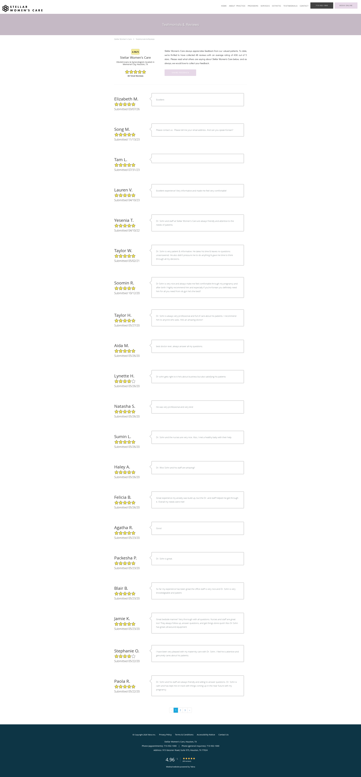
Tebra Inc (151, 734)
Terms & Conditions (184, 734)
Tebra (192, 766)
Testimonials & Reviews (145, 39)
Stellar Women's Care (123, 39)
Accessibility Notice (206, 734)
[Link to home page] (21, 8)
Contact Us (223, 734)
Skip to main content (14, 1)
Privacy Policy (165, 734)
